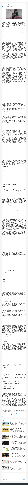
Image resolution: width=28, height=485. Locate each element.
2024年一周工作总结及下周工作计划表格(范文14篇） (17, 467)
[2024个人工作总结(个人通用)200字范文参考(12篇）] (5, 455)
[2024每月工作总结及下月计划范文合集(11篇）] (5, 462)
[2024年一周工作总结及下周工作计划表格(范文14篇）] (5, 468)
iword (2, 6)
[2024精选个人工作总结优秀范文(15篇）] (5, 443)
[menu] (25, 1)
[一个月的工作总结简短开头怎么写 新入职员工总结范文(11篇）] (5, 430)
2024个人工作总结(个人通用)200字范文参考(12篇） (17, 454)
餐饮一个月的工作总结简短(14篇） (15, 422)
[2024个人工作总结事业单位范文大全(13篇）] (5, 449)
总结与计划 (11, 6)
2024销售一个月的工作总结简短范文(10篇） (17, 435)
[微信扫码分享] (20, 417)
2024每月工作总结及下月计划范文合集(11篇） (17, 460)
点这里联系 (16, 410)
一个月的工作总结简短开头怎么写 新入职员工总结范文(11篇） (17, 429)
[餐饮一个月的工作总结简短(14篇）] (5, 424)
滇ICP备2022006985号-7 (21, 483)
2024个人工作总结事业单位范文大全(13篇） (17, 447)
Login (4, 479)
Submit (24, 479)
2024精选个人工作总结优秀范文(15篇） (16, 441)
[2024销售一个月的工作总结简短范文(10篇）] (5, 437)
